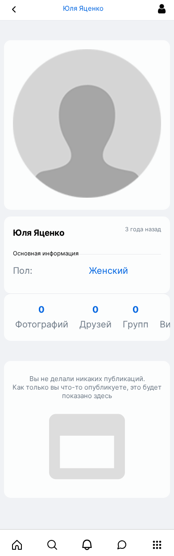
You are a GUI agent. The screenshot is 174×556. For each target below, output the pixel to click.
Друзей (95, 317)
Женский (108, 270)
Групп (136, 317)
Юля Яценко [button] (84, 8)
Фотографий (41, 317)
